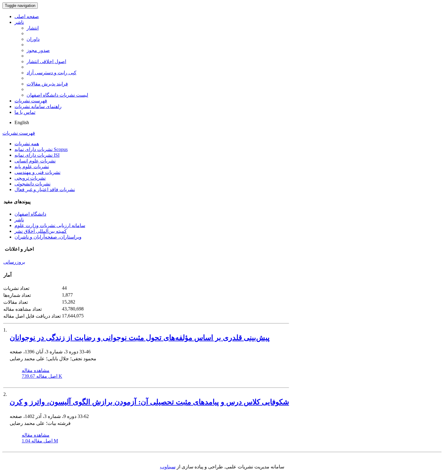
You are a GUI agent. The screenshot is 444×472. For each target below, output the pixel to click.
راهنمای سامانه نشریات (38, 106)
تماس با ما (24, 112)
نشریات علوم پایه (31, 166)
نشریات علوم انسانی (35, 160)
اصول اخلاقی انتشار (46, 61)
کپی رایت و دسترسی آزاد (51, 72)
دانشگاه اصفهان (30, 214)
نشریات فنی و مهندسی (37, 172)
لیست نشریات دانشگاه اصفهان (57, 95)
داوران (33, 39)
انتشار (33, 28)
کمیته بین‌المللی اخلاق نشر (40, 231)
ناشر (19, 22)
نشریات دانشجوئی (32, 183)
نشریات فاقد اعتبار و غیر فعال (44, 189)
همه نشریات (26, 143)
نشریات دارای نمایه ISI (37, 155)
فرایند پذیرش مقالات (47, 83)
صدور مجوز (38, 50)
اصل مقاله (42, 376)
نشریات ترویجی (30, 178)
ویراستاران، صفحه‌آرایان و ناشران (48, 236)
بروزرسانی (14, 262)
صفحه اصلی (26, 16)
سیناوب (167, 466)
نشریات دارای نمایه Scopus (41, 149)
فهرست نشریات (30, 100)
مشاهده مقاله (36, 370)
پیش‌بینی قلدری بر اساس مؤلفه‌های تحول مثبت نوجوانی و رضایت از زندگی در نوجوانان (140, 338)
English (21, 122)
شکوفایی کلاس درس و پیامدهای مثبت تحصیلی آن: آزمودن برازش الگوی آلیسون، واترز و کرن (149, 402)
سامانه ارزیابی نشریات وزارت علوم (49, 225)
